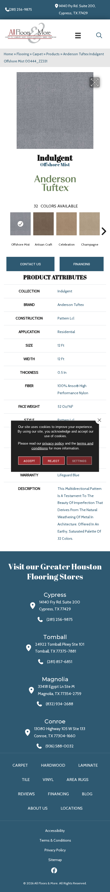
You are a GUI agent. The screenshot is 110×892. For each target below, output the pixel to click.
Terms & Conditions (55, 840)
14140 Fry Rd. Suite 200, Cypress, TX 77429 (77, 9)
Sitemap (55, 859)
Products (53, 54)
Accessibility (55, 830)
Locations (72, 808)
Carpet (37, 54)
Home (8, 54)
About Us (38, 808)
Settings (79, 460)
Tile (26, 779)
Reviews (26, 793)
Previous (6, 223)
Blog (87, 793)
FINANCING (81, 264)
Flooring (23, 54)
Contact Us (30, 264)
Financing (58, 793)
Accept (29, 460)
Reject (53, 460)
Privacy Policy (55, 850)
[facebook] (54, 871)
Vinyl (48, 779)
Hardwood (53, 765)
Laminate (88, 765)
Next (103, 223)
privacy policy (53, 443)
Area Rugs (78, 779)
